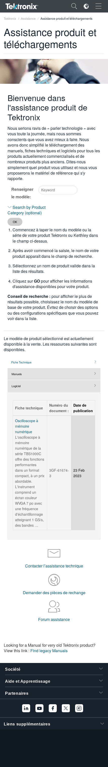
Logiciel (16, 386)
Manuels (17, 374)
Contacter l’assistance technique (54, 566)
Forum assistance (54, 619)
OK (15, 222)
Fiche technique (21, 362)
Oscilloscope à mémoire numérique (26, 426)
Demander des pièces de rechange (54, 592)
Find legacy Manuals (49, 650)
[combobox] (57, 190)
